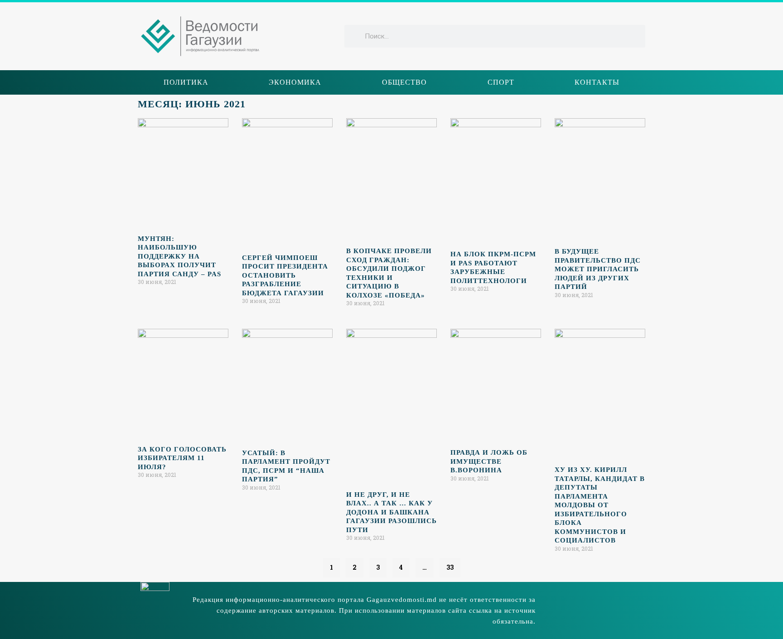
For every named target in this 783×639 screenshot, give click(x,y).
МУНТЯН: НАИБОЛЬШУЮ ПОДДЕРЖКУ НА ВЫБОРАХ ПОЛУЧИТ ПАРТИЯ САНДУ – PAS (179, 256)
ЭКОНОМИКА (295, 82)
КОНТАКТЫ (597, 82)
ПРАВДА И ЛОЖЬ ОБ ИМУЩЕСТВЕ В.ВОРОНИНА (488, 461)
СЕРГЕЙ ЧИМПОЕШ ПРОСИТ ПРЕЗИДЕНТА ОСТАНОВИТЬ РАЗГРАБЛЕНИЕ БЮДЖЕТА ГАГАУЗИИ (285, 275)
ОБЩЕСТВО (404, 82)
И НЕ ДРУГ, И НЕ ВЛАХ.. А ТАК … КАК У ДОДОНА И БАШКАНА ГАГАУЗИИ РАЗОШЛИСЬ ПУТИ (391, 512)
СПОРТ (501, 82)
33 (450, 565)
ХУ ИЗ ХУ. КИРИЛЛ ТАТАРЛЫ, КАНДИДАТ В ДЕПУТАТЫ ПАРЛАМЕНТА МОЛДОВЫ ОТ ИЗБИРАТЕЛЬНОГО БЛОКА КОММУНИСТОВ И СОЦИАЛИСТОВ (600, 505)
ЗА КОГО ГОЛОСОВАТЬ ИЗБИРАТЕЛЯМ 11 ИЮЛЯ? (182, 458)
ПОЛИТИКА (186, 82)
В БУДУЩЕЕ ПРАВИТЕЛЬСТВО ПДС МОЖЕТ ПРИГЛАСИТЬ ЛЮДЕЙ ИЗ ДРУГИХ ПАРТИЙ (598, 269)
